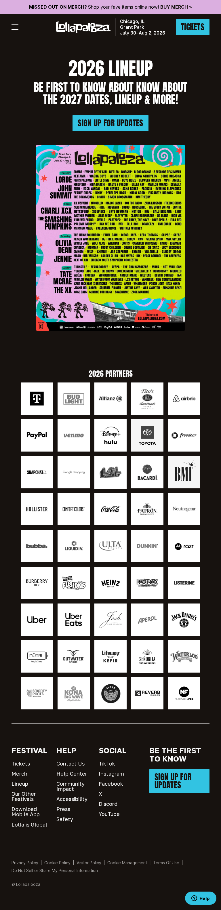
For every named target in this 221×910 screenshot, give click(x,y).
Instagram (111, 773)
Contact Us (70, 763)
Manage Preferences (127, 862)
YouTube (109, 813)
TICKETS (192, 27)
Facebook (111, 783)
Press (63, 809)
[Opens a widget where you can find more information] (200, 899)
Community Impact (70, 786)
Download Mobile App (26, 811)
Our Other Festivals (24, 796)
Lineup (20, 783)
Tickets (21, 763)
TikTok (107, 763)
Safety (64, 819)
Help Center (71, 773)
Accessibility (71, 799)
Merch (19, 773)
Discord (108, 803)
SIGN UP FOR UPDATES (110, 123)
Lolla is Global (29, 824)
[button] (15, 27)
